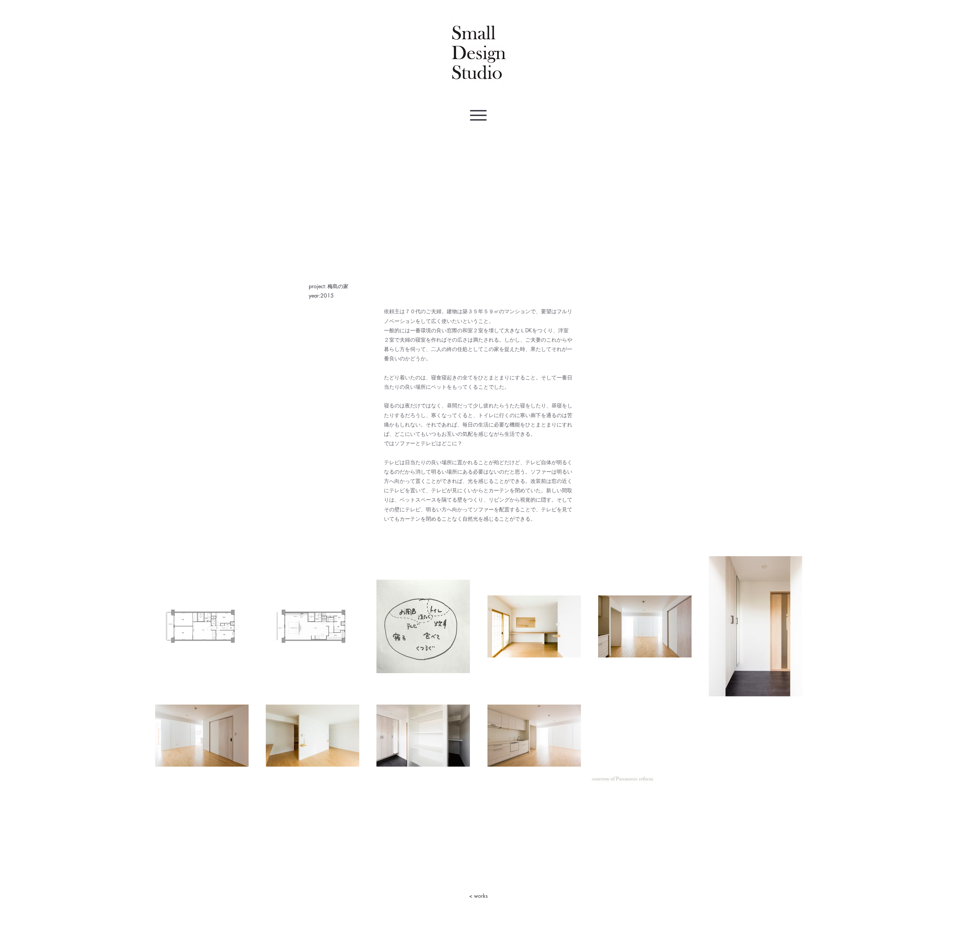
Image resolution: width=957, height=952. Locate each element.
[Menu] (478, 115)
